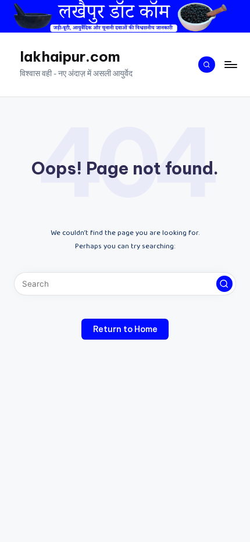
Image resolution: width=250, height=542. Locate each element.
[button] (224, 284)
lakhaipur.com (70, 56)
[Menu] (230, 64)
